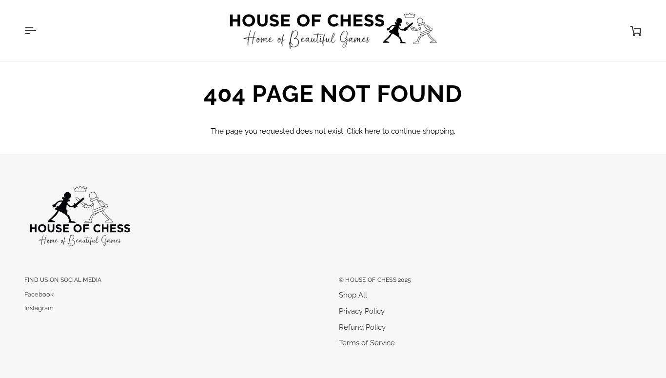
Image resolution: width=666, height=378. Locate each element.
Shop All (353, 295)
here (372, 131)
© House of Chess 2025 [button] (375, 279)
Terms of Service (367, 342)
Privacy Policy (362, 311)
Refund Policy (362, 327)
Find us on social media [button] (63, 279)
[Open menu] (39, 30)
